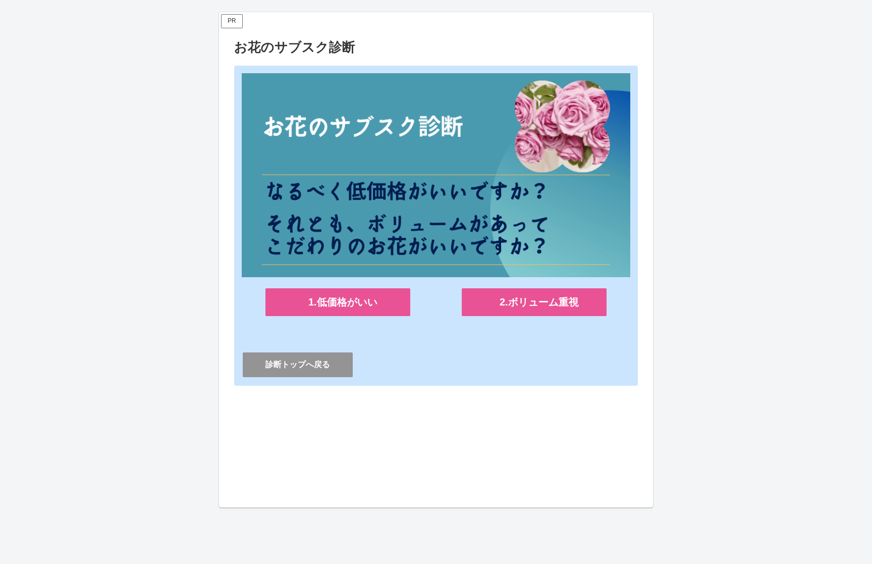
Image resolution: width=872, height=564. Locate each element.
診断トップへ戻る (297, 364)
